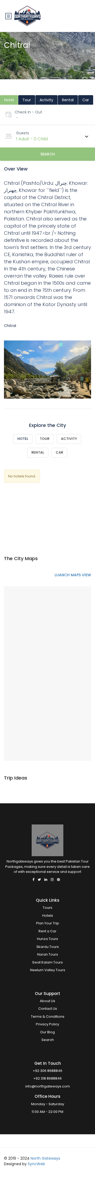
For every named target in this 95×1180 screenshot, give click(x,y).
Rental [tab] (68, 100)
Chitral (10, 325)
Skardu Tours (47, 946)
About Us (47, 1000)
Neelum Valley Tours (47, 969)
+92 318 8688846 (47, 1078)
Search (47, 154)
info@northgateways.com (47, 1086)
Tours (47, 907)
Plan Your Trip (47, 923)
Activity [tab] (46, 100)
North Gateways (45, 1158)
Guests (22, 133)
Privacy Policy (47, 1024)
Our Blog (47, 1032)
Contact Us (47, 1008)
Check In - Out (28, 112)
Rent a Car (47, 931)
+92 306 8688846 (47, 1070)
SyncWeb (36, 1164)
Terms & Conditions (47, 1016)
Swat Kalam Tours (47, 962)
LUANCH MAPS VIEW (73, 575)
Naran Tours (47, 954)
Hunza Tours (47, 938)
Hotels (47, 915)
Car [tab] (85, 100)
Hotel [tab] (9, 100)
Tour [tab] (26, 100)
